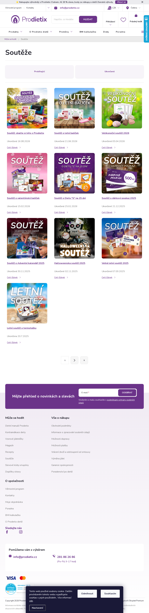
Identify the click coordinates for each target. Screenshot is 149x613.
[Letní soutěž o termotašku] (27, 303)
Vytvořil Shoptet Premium (133, 600)
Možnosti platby (59, 445)
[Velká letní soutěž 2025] (122, 238)
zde (31, 601)
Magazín (9, 445)
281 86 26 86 (66, 557)
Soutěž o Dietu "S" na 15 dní (70, 198)
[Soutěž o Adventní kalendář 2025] (27, 238)
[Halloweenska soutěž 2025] (74, 238)
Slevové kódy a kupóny (17, 465)
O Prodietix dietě (14, 521)
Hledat (88, 19)
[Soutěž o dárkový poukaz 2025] (122, 173)
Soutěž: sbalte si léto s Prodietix (25, 133)
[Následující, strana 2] (74, 360)
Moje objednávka (14, 502)
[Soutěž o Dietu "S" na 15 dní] (74, 173)
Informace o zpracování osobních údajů (70, 432)
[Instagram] (21, 531)
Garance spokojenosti (62, 465)
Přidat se (121, 2)
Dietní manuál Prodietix (17, 425)
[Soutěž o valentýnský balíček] (27, 173)
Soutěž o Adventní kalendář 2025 (25, 263)
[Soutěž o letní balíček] (74, 108)
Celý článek (12, 147)
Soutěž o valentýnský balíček (23, 198)
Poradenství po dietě (62, 471)
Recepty (9, 452)
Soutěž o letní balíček (66, 133)
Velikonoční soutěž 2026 (115, 133)
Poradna (9, 508)
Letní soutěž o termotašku (21, 328)
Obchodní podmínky (61, 425)
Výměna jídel (57, 458)
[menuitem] (15, 31)
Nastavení (37, 608)
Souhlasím (110, 593)
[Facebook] (7, 531)
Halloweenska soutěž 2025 (69, 263)
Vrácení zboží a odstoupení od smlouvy (70, 452)
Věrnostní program (13, 8)
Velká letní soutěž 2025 (115, 263)
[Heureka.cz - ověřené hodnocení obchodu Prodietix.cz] (19, 588)
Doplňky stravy (13, 471)
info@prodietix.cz (25, 557)
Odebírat (127, 392)
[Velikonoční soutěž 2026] (122, 108)
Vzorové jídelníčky (14, 439)
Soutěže (9, 458)
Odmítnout (87, 593)
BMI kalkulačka (12, 515)
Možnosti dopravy (60, 439)
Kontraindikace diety (15, 432)
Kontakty (30, 8)
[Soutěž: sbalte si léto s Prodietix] (27, 108)
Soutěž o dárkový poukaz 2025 (119, 198)
